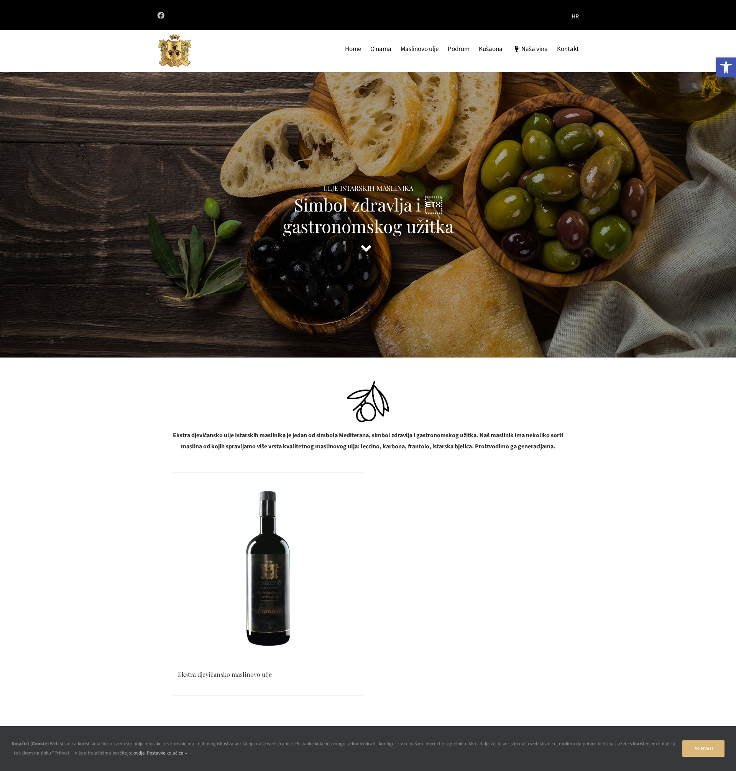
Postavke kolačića (166, 753)
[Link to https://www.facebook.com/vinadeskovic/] (256, 15)
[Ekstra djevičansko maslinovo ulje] (268, 568)
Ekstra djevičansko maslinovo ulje (225, 674)
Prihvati (703, 748)
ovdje (139, 753)
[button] (726, 67)
